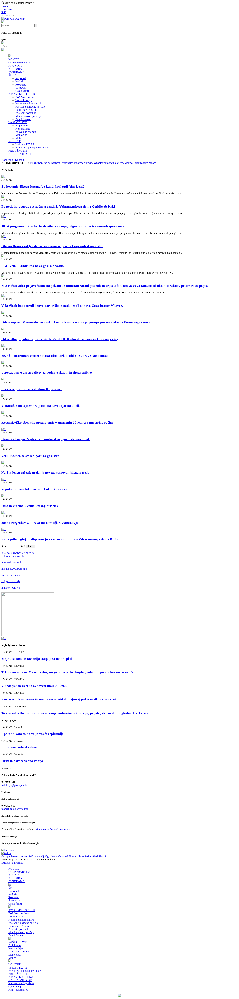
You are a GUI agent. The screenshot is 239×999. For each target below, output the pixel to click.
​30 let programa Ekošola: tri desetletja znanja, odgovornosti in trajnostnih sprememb (62, 226)
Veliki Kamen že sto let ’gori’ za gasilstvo (30, 456)
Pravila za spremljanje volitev (31, 147)
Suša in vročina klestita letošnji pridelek (29, 506)
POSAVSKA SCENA (20, 977)
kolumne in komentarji (13, 556)
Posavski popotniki (25, 112)
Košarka (20, 81)
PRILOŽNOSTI (17, 150)
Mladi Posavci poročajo (28, 116)
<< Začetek (7, 552)
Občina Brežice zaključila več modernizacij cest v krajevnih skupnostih (52, 246)
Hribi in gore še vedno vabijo (22, 761)
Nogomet (20, 78)
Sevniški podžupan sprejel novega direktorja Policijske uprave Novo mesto (54, 355)
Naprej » (19, 552)
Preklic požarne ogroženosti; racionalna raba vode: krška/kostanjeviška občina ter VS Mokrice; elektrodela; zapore (93, 162)
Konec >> (29, 552)
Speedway (21, 87)
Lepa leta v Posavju (26, 109)
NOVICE (13, 59)
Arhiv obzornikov (18, 989)
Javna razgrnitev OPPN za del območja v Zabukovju (39, 523)
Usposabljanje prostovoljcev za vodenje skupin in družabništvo (46, 372)
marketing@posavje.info (15, 808)
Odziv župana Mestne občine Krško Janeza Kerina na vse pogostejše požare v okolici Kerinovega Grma (75, 322)
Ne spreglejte (22, 128)
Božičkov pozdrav (25, 97)
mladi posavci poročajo (14, 568)
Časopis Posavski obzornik (16, 856)
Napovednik (8, 159)
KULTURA (15, 68)
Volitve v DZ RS (24, 144)
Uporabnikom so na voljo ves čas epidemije (32, 734)
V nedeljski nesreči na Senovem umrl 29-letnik (34, 686)
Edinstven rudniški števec (19, 747)
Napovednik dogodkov (21, 983)
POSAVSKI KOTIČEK (21, 94)
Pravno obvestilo (78, 856)
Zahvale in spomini (26, 131)
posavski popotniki (11, 562)
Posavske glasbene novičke (30, 106)
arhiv (4, 46)
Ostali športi (22, 90)
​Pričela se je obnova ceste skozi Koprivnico (31, 389)
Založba (92, 856)
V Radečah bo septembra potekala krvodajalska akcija (40, 406)
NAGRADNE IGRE (20, 153)
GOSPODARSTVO (19, 62)
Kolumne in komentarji (28, 103)
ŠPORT (12, 75)
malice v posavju (10, 587)
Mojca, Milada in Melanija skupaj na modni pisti (36, 659)
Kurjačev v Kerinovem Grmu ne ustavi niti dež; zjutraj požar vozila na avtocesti (58, 699)
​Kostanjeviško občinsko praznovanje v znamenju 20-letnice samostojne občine (57, 422)
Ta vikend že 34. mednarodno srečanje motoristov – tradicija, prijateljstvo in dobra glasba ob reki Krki (75, 713)
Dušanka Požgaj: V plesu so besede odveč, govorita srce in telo (45, 439)
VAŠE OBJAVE (17, 122)
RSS (3, 12)
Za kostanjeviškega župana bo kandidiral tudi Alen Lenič (42, 186)
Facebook (6, 9)
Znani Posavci (23, 119)
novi (3, 39)
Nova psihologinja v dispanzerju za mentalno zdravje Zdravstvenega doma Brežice (60, 539)
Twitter (5, 6)
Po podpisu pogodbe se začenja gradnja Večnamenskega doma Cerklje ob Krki (58, 206)
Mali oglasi (21, 134)
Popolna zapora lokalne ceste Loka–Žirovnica (34, 489)
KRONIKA (15, 65)
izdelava (5, 862)
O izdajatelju (38, 856)
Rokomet (20, 84)
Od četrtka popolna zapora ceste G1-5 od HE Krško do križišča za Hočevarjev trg (59, 339)
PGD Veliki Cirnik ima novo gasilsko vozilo (32, 266)
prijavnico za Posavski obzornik (52, 829)
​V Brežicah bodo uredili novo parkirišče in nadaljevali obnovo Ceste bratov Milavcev (62, 305)
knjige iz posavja (10, 581)
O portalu (64, 856)
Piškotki (101, 856)
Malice (19, 138)
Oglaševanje (52, 856)
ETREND (17, 862)
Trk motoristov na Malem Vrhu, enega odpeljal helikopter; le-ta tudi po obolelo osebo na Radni (69, 672)
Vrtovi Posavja (23, 100)
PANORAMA (16, 71)
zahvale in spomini (11, 574)
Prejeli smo (21, 125)
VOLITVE (14, 141)
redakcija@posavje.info (14, 785)
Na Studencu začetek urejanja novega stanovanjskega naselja (45, 472)
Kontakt (19, 159)
